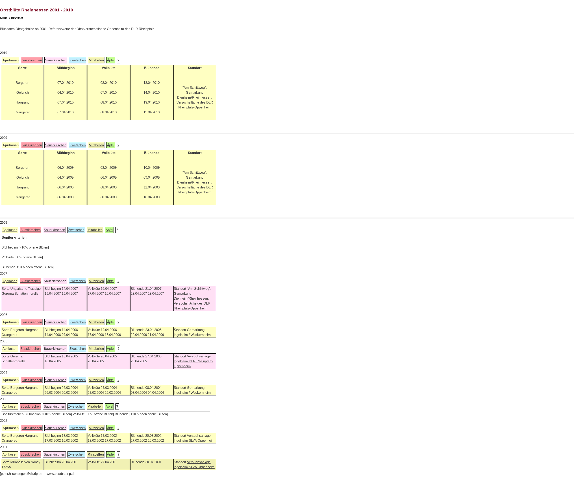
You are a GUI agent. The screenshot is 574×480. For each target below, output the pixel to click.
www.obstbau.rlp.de (61, 474)
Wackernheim (201, 392)
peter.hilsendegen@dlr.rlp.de (21, 474)
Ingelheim (181, 361)
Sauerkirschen (55, 60)
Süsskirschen (32, 60)
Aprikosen (9, 230)
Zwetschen (78, 60)
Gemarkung (195, 387)
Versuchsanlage (199, 356)
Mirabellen (96, 60)
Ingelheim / (182, 392)
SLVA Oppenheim (202, 440)
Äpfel (110, 60)
